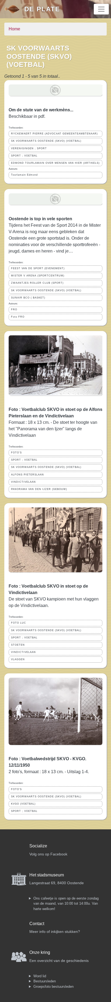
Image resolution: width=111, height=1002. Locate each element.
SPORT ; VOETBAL (24, 155)
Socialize (38, 846)
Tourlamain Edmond (24, 174)
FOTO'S (16, 452)
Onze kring (39, 952)
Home (14, 29)
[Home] (14, 9)
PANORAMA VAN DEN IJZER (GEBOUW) (39, 489)
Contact (36, 923)
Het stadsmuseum (46, 875)
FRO (14, 309)
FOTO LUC (18, 622)
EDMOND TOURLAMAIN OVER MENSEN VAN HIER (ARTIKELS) (55, 163)
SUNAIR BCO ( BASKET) (28, 297)
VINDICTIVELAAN (23, 482)
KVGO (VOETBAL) (23, 803)
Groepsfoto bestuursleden (53, 987)
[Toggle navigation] (101, 9)
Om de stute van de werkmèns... (41, 110)
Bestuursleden (44, 981)
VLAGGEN (18, 659)
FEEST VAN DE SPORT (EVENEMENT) (38, 268)
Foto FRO (18, 316)
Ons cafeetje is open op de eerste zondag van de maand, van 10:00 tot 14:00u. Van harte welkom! (66, 903)
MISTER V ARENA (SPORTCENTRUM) (37, 275)
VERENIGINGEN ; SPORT (29, 148)
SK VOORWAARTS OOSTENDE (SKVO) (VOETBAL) (46, 141)
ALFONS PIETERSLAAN (27, 474)
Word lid (39, 976)
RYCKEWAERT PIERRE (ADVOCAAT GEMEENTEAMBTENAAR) (54, 133)
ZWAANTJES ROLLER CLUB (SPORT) (37, 283)
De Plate (42, 9)
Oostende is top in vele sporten (40, 218)
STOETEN (18, 645)
